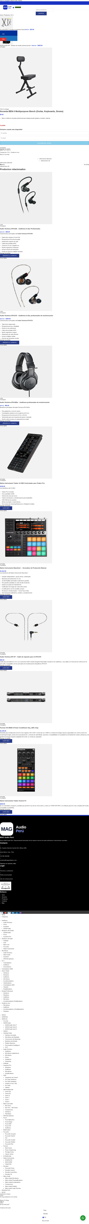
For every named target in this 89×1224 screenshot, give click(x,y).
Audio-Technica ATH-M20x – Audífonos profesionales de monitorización (24, 402)
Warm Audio (6, 954)
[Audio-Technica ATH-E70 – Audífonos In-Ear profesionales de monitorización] (26, 285)
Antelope (5, 940)
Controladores (7, 963)
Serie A (7, 1101)
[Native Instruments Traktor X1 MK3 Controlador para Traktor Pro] (26, 452)
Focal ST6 (8, 1126)
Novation (5, 1166)
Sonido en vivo (15, 152)
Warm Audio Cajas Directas (13, 1188)
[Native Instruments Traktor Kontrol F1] (26, 770)
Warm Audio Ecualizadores (12, 1182)
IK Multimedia (7, 1156)
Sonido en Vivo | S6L (11, 1083)
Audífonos (6, 965)
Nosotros (4, 897)
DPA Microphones (8, 959)
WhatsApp (18, 7)
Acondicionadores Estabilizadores (13, 1001)
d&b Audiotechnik (8, 1089)
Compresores (9, 1109)
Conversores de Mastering (12, 1039)
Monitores (6, 975)
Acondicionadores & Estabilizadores (13, 1009)
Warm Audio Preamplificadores (14, 1180)
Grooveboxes (7, 967)
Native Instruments (8, 948)
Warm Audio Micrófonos (12, 1178)
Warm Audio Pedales (11, 1186)
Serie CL (7, 1095)
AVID (4, 1075)
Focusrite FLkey (9, 1168)
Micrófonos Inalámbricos (12, 1053)
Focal (5, 924)
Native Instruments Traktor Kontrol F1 (13, 801)
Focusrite (6, 946)
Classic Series (9, 1154)
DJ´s (12, 15)
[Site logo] (7, 7)
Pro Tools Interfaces (10, 1079)
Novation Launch (10, 1170)
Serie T (7, 1099)
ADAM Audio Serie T (11, 1025)
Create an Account (5, 1208)
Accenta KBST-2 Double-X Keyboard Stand (12, 29)
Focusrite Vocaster (10, 1134)
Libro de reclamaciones (6, 879)
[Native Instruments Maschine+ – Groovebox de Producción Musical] (26, 537)
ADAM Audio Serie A (11, 1027)
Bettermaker (6, 1130)
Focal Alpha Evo (9, 1119)
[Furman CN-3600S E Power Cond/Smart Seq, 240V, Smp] (26, 697)
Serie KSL (8, 1093)
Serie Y (7, 1097)
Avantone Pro (7, 936)
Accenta (7, 154)
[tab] (45, 158)
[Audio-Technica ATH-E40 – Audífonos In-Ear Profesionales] (26, 198)
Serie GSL (8, 1091)
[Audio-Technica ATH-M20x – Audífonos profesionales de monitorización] (26, 371)
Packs (7, 1057)
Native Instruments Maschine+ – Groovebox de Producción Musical (23, 568)
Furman (5, 1146)
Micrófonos (6, 979)
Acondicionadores (8, 981)
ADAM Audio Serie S (11, 1029)
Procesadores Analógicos (12, 1045)
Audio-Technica (7, 922)
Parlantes (6, 1011)
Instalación (8, 1059)
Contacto (4, 901)
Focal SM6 (8, 1124)
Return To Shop (4, 1200)
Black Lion (6, 944)
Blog (3, 903)
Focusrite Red (9, 1144)
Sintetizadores (7, 983)
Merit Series (8, 1148)
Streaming (8, 1061)
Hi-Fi (6, 1047)
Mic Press (8, 1105)
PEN (4, 39)
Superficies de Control (11, 1077)
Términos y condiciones (6, 870)
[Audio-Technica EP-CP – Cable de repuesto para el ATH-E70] (26, 626)
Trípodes (5, 987)
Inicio (1, 15)
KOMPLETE (8, 1160)
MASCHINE (8, 1162)
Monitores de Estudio (11, 1041)
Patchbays (8, 1113)
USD (4, 34)
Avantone (6, 926)
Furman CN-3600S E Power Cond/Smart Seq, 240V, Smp (19, 728)
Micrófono (6, 999)
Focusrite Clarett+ (10, 1136)
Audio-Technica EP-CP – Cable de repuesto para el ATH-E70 (20, 657)
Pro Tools (7, 1085)
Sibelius (7, 1087)
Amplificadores (9, 1073)
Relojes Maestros (10, 1043)
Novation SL (8, 1174)
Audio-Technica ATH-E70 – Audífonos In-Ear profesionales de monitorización (26, 315)
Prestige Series (9, 1152)
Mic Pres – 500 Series (11, 1107)
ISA (6, 1138)
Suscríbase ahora (44, 143)
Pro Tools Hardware (10, 1081)
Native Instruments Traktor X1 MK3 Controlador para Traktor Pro (22, 483)
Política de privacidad (6, 875)
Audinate (5, 1063)
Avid (4, 942)
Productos (7, 15)
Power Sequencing (10, 1150)
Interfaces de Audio (10, 1035)
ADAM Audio (7, 928)
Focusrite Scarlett (10, 1140)
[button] (9, 256)
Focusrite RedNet (10, 1142)
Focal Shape (8, 1122)
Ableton (5, 1031)
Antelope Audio (7, 1033)
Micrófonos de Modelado (12, 1037)
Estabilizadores (7, 989)
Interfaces (6, 973)
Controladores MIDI (9, 985)
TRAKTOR (8, 1164)
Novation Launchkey (11, 1172)
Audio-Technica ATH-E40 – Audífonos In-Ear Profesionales (20, 229)
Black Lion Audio (8, 1103)
